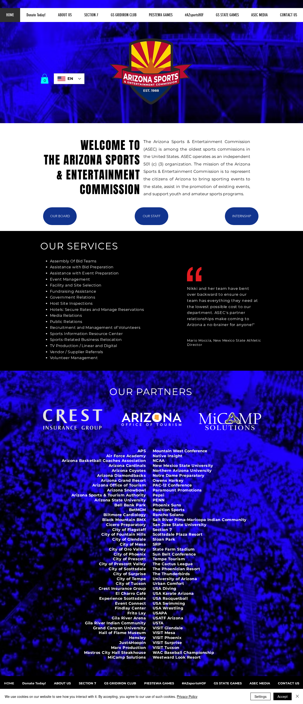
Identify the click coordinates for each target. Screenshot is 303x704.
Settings (260, 696)
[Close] (297, 696)
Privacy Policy (187, 696)
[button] (65, 15)
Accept (282, 696)
